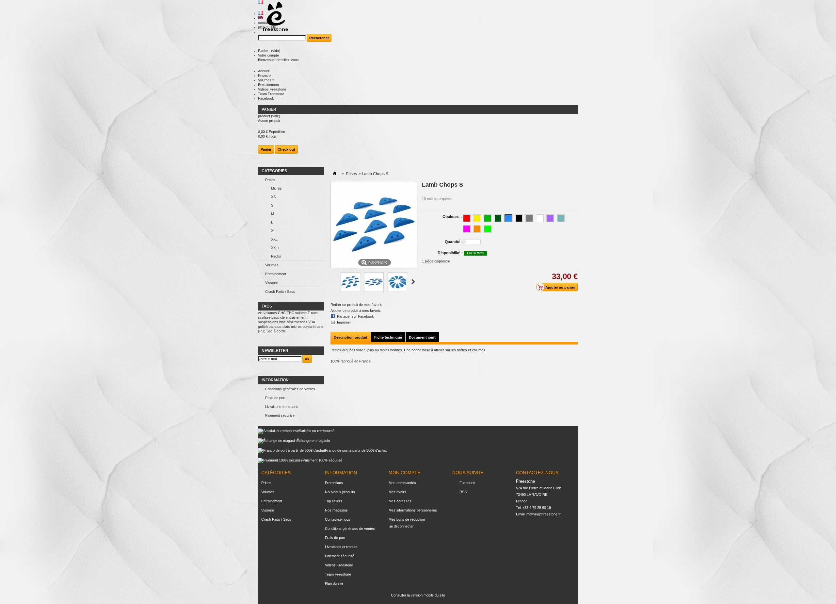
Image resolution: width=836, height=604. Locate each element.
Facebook (266, 98)
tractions (300, 322)
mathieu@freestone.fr (543, 514)
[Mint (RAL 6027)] (560, 218)
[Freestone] (273, 17)
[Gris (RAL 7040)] (529, 218)
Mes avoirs (397, 492)
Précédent (333, 282)
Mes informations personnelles (413, 510)
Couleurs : (452, 216)
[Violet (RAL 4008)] (550, 218)
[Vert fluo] (487, 229)
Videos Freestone (272, 89)
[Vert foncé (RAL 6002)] (498, 218)
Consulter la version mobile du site (418, 595)
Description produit (350, 337)
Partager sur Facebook (355, 316)
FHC (290, 313)
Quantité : (454, 242)
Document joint (422, 337)
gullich (263, 326)
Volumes (266, 80)
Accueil (263, 71)
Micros (276, 188)
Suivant (413, 282)
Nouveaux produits (340, 492)
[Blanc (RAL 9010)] (540, 218)
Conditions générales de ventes (290, 389)
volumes (270, 313)
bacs (275, 317)
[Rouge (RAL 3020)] (466, 218)
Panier (269, 109)
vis (260, 313)
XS (273, 197)
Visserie (271, 283)
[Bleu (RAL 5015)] (508, 218)
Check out (286, 149)
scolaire (264, 317)
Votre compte (268, 55)
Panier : (269, 51)
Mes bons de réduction (407, 519)
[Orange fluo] (477, 229)
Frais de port (275, 398)
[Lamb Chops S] (350, 291)
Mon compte (404, 472)
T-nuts (313, 313)
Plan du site (334, 583)
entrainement (296, 317)
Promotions (334, 483)
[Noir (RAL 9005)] (519, 218)
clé (282, 317)
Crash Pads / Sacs (280, 292)
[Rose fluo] (466, 229)
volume (301, 313)
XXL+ (275, 248)
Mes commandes (402, 483)
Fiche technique (388, 337)
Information (275, 380)
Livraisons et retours (281, 407)
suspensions (268, 322)
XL (273, 231)
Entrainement (268, 85)
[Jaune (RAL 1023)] (477, 218)
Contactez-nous (337, 519)
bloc (282, 322)
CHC (282, 313)
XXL (274, 239)
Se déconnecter (401, 526)
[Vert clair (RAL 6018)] (487, 218)
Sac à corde (276, 331)
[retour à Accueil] (334, 174)
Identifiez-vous (287, 60)
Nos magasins (336, 510)
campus (275, 326)
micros (296, 326)
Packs (276, 256)
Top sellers (333, 501)
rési (290, 322)
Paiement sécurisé (280, 415)
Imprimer (344, 322)
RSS (463, 492)
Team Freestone (271, 94)
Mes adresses (400, 501)
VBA (311, 322)
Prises (264, 75)
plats (286, 326)
